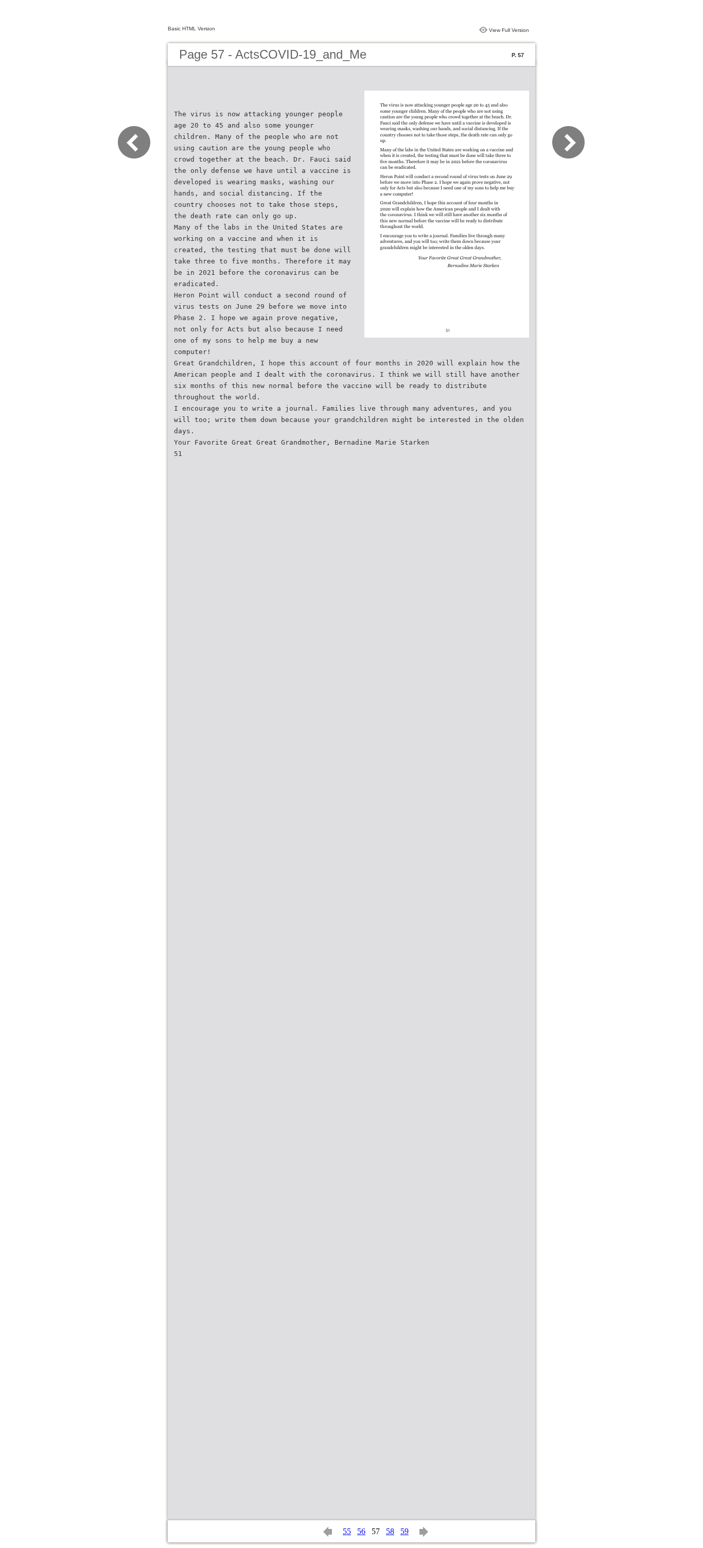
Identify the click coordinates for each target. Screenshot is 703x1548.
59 (404, 1531)
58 (390, 1531)
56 (361, 1531)
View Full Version (509, 30)
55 (347, 1531)
